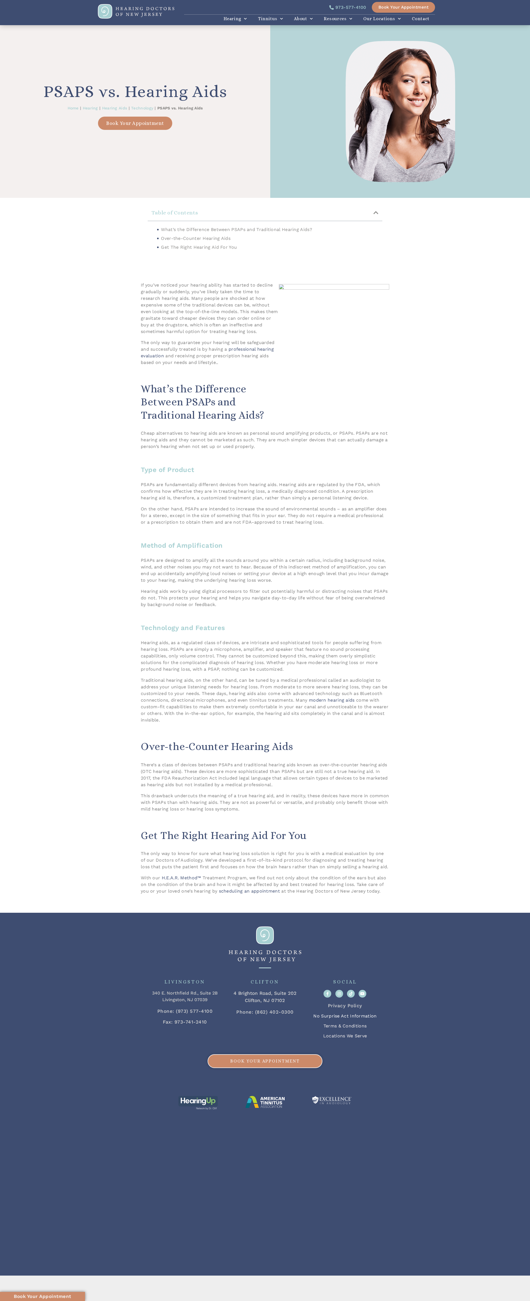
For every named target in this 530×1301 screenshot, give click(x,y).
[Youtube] (362, 994)
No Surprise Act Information (345, 1016)
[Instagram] (339, 994)
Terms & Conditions (345, 1026)
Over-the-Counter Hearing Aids (195, 238)
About (300, 18)
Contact (421, 18)
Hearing (232, 18)
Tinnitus (267, 18)
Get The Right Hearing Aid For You (199, 247)
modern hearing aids (332, 700)
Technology (142, 108)
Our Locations (379, 18)
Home (73, 108)
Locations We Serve (345, 1035)
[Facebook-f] (327, 994)
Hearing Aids (114, 108)
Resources (335, 18)
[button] (375, 213)
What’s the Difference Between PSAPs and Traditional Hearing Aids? (236, 229)
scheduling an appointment (249, 891)
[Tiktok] (351, 994)
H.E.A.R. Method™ (181, 877)
